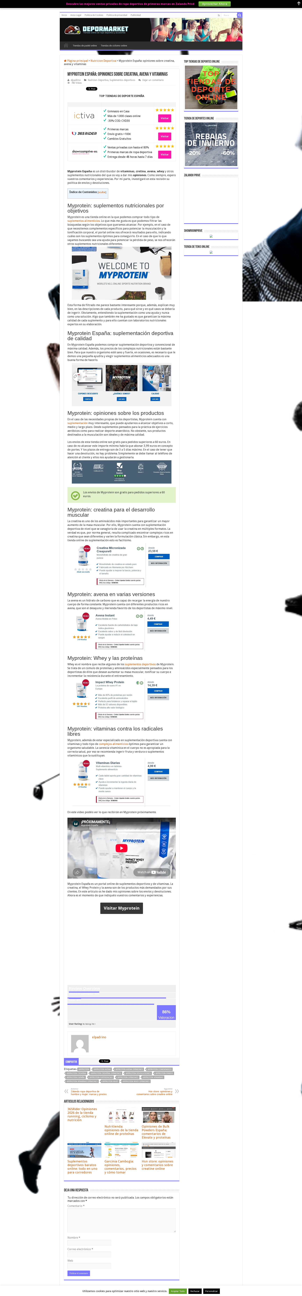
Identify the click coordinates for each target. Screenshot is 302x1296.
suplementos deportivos (140, 664)
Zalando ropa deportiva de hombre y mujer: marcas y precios (89, 1092)
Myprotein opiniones (127, 1077)
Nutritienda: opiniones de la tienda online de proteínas (121, 1130)
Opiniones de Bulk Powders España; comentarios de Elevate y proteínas (156, 1132)
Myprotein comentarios (159, 1069)
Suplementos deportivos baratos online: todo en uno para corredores (82, 1166)
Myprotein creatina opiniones (106, 1073)
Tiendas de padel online (85, 45)
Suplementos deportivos (122, 80)
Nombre (73, 1237)
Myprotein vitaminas (153, 1077)
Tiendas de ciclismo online (114, 45)
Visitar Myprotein (121, 908)
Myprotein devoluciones (138, 1073)
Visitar (165, 118)
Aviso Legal (75, 15)
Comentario (76, 1206)
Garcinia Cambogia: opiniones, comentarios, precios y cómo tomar (120, 1166)
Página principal (77, 60)
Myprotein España (76, 1077)
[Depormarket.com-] (98, 29)
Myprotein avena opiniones (129, 1069)
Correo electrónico (80, 1249)
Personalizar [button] (211, 1291)
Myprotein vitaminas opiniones (82, 1081)
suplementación (77, 423)
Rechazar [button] (195, 1291)
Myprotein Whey (110, 1081)
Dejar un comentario (153, 80)
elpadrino (76, 80)
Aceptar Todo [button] (178, 1291)
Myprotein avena (102, 1069)
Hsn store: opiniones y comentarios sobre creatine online (154, 1092)
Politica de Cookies (94, 15)
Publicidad (136, 15)
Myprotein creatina (76, 1073)
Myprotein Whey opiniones (136, 1081)
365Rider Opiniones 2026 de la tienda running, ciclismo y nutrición (82, 1114)
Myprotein (84, 1069)
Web (70, 1260)
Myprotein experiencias (101, 1077)
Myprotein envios (164, 1073)
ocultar (102, 192)
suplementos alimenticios (83, 221)
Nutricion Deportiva (103, 60)
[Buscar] (239, 15)
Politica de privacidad (117, 15)
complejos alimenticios (113, 744)
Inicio (64, 15)
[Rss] (219, 15)
